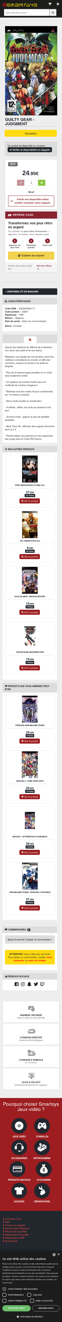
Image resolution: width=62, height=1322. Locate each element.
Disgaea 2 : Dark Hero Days (30, 781)
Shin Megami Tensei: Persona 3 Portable (30, 892)
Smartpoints (11, 1240)
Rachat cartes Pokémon (17, 1228)
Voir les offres (44, 266)
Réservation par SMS (16, 1231)
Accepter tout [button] (16, 1308)
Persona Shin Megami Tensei (30, 725)
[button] (31, 1316)
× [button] (58, 1254)
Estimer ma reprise (33, 255)
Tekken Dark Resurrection (30, 652)
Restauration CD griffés (17, 1234)
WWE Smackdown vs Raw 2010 (30, 485)
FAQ (7, 1222)
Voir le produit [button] (31, 501)
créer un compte (37, 960)
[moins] (20, 183)
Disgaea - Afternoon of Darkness (29, 836)
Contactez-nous (13, 1218)
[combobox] (54, 1254)
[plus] (41, 183)
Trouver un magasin (15, 1225)
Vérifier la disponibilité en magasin (31, 149)
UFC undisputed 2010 (30, 541)
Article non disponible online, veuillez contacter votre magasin (32, 201)
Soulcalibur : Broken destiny (29, 596)
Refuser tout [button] (45, 1308)
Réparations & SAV (14, 1237)
